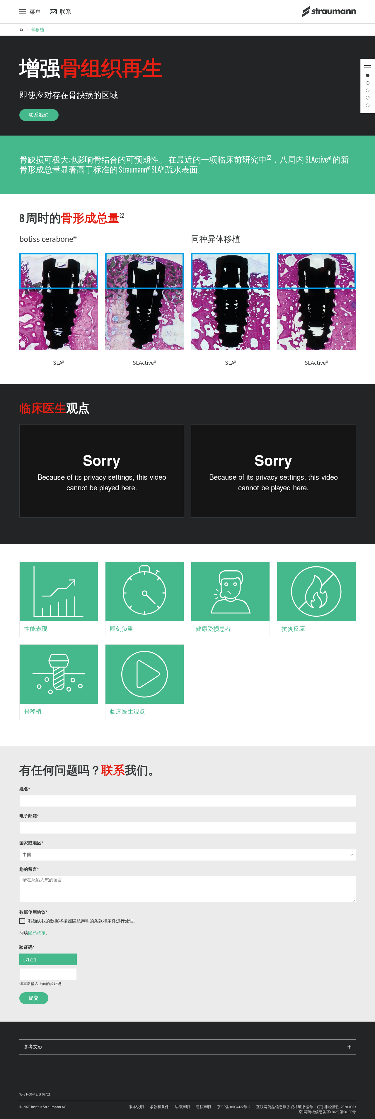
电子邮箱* (29, 816)
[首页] (21, 30)
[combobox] (187, 855)
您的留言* (29, 869)
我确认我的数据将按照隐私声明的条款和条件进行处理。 (83, 921)
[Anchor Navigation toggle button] (367, 67)
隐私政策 (37, 933)
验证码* (27, 947)
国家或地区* (31, 843)
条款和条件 (159, 1107)
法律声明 (182, 1107)
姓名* (24, 789)
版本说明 (136, 1107)
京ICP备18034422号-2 (233, 1107)
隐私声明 (203, 1107)
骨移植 (37, 30)
